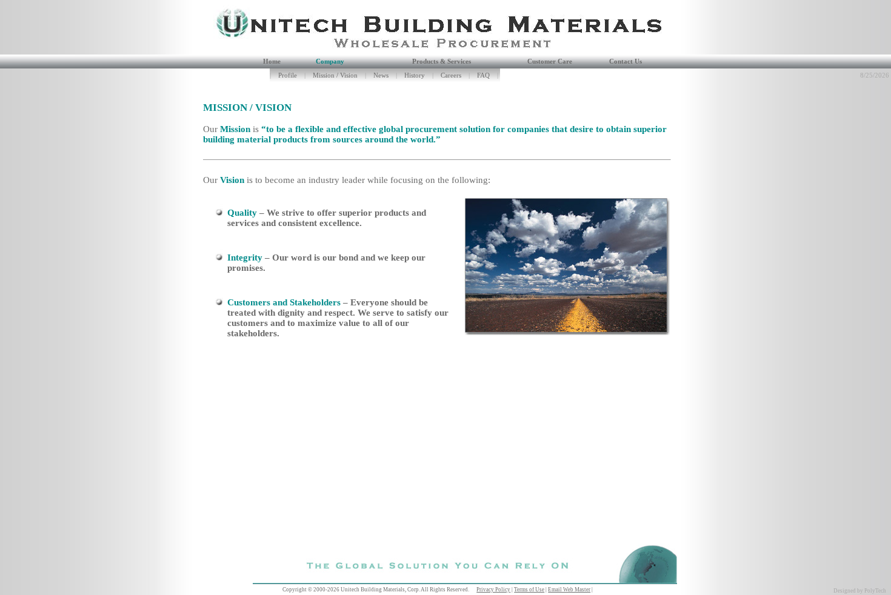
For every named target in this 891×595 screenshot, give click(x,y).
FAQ (483, 75)
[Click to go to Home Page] (222, 51)
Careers (451, 75)
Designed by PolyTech (859, 591)
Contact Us (625, 61)
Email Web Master (569, 590)
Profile (287, 75)
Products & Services (441, 61)
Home (272, 61)
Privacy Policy (493, 590)
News (381, 75)
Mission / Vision (335, 75)
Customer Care (549, 61)
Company (330, 61)
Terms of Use (529, 590)
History (414, 75)
